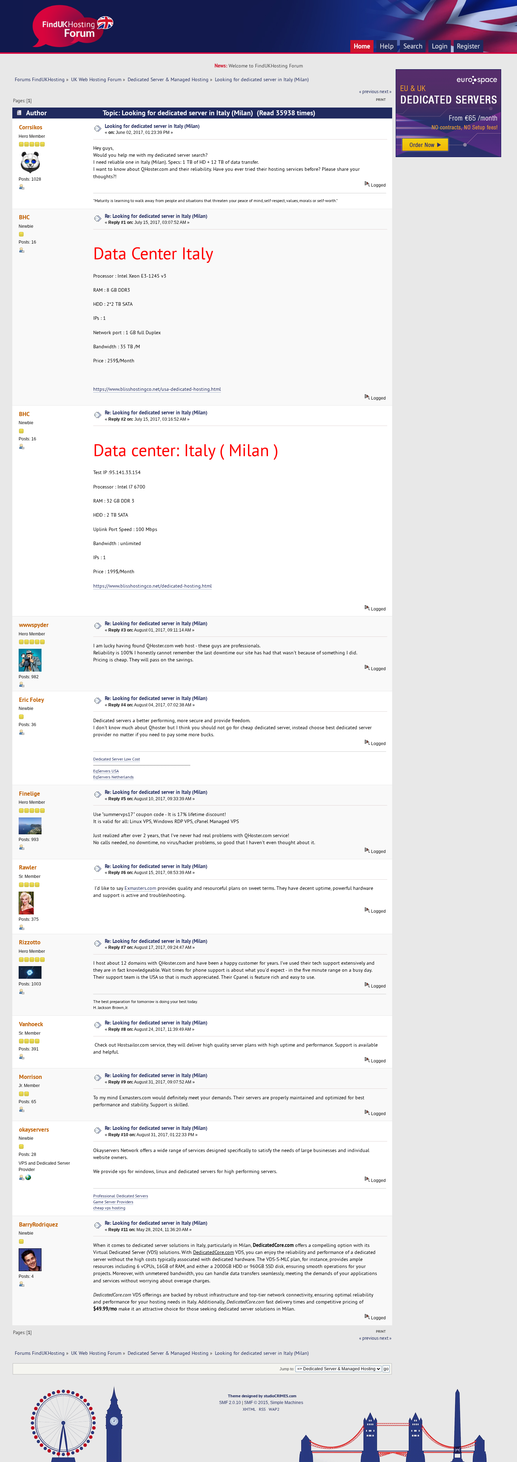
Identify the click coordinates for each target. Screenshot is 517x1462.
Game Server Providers (113, 1201)
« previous (368, 91)
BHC (24, 217)
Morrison (30, 1077)
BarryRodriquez (38, 1224)
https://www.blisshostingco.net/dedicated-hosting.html (152, 586)
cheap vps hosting (109, 1207)
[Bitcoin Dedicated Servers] (28, 1178)
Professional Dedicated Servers (120, 1195)
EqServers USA (106, 771)
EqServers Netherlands (113, 776)
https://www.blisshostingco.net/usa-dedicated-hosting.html (157, 389)
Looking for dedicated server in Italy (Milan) (152, 126)
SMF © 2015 (256, 1402)
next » (385, 91)
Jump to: (287, 1369)
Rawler (28, 867)
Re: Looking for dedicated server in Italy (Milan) (156, 216)
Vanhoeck (31, 1024)
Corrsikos (30, 127)
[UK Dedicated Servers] (448, 155)
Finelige (29, 793)
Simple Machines (286, 1402)
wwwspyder (34, 625)
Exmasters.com (140, 888)
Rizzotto (29, 942)
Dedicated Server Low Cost (116, 759)
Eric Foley (31, 700)
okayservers (34, 1129)
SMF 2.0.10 (230, 1402)
